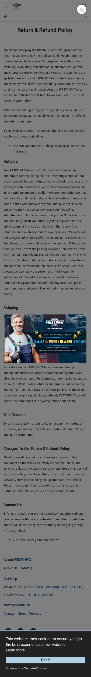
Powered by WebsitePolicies (26, 668)
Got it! (45, 660)
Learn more (15, 650)
